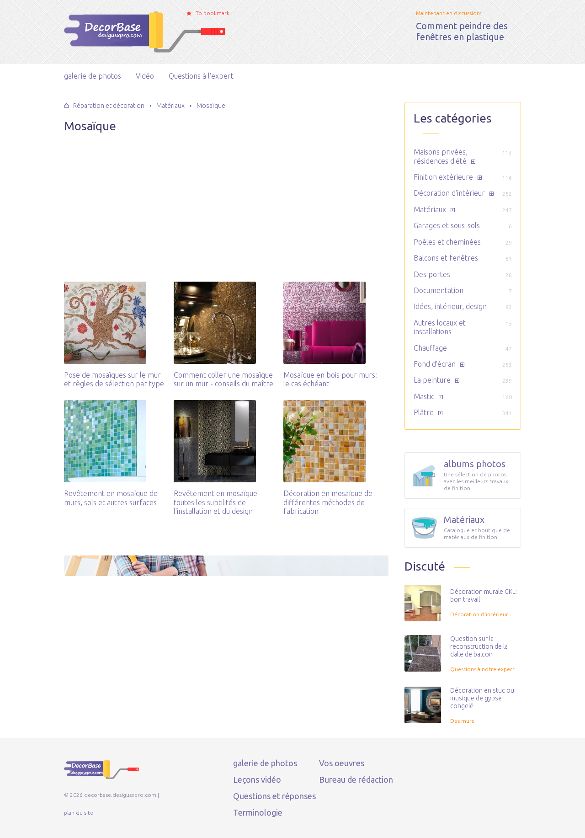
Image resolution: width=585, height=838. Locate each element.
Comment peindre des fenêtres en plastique (462, 31)
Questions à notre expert (482, 669)
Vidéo (145, 76)
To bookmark (212, 13)
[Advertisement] (226, 197)
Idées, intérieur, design (450, 306)
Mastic (424, 396)
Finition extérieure (443, 177)
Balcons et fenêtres (446, 258)
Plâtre (424, 412)
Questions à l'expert (201, 76)
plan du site (78, 813)
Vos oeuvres (341, 763)
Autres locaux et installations (440, 327)
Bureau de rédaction (356, 779)
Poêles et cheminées (447, 242)
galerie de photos (92, 76)
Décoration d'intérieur (449, 193)
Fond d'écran (435, 364)
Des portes (432, 274)
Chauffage (430, 348)
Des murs (462, 721)
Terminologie (257, 812)
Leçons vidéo (257, 779)
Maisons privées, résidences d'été (441, 156)
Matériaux (430, 209)
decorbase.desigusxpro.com (114, 29)
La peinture (432, 380)
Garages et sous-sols (447, 225)
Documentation (438, 290)
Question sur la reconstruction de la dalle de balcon (479, 646)
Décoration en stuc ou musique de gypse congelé (482, 698)
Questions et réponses (274, 796)
